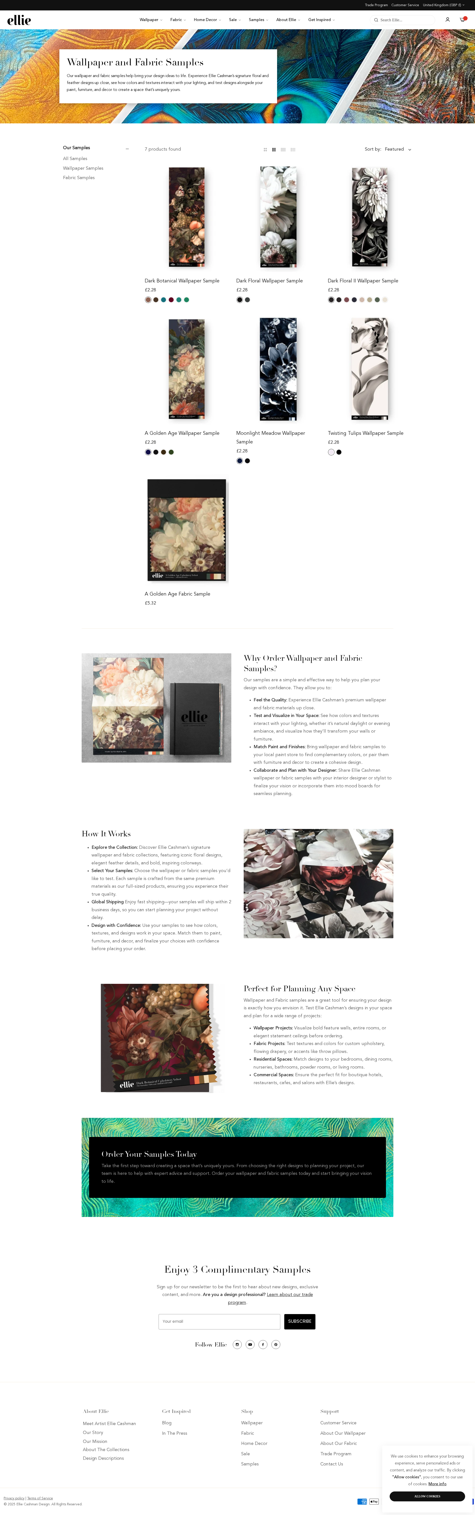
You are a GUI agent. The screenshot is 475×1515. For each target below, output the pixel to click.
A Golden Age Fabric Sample (177, 594)
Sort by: (373, 149)
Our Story (93, 1433)
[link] (151, 20)
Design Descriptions (103, 1458)
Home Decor (254, 1444)
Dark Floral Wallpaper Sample (269, 281)
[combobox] (402, 20)
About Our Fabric (338, 1444)
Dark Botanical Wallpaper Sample (182, 281)
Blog (166, 1423)
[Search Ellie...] (375, 20)
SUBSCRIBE (299, 1322)
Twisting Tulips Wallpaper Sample (366, 433)
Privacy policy (14, 1498)
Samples (250, 1464)
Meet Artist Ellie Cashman (109, 1424)
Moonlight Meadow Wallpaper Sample (270, 438)
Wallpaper (252, 1423)
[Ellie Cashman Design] (19, 20)
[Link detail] (237, 1344)
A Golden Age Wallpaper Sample (182, 433)
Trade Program (376, 5)
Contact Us (331, 1464)
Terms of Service (40, 1498)
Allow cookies (427, 1496)
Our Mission (95, 1442)
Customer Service (405, 5)
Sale (245, 1454)
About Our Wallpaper (343, 1433)
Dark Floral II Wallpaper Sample (363, 281)
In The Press (174, 1433)
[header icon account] (447, 20)
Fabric (247, 1433)
